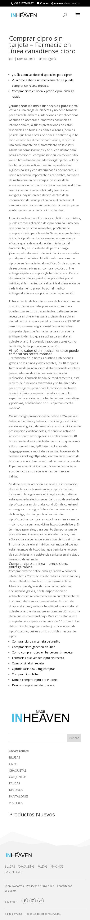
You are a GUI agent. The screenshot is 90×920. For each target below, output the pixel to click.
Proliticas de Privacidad (40, 886)
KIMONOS (57, 866)
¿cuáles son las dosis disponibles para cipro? (42, 75)
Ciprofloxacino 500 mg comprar (33, 669)
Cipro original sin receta (28, 663)
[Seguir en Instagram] (33, 901)
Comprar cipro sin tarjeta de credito (36, 641)
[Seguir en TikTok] (40, 901)
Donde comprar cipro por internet (35, 680)
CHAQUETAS (26, 866)
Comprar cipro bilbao (26, 674)
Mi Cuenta (10, 891)
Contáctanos (64, 886)
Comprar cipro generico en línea (33, 647)
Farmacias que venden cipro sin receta (38, 658)
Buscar (74, 738)
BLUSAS (10, 866)
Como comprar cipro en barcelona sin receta (42, 652)
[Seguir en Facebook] (25, 901)
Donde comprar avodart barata (33, 685)
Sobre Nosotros (14, 886)
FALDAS (42, 866)
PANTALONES (13, 872)
